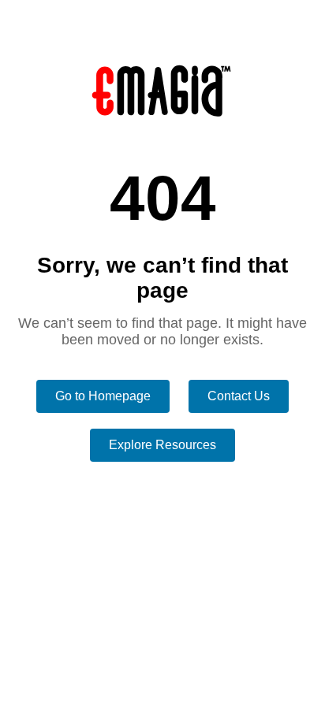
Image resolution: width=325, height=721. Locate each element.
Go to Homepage (103, 396)
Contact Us (238, 396)
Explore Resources (162, 445)
